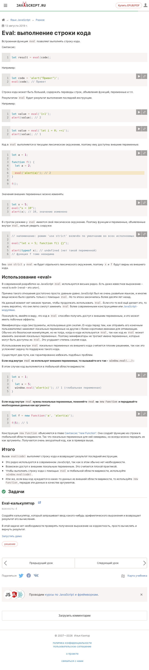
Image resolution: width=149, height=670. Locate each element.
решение (9, 543)
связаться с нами (72, 660)
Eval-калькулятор (18, 503)
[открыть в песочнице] (144, 76)
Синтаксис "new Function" (80, 433)
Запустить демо (12, 536)
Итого (8, 449)
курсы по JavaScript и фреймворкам (71, 594)
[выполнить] (139, 76)
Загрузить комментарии (74, 615)
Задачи (16, 491)
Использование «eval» (27, 277)
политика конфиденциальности (72, 642)
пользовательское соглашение (72, 646)
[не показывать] (141, 594)
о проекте (72, 653)
